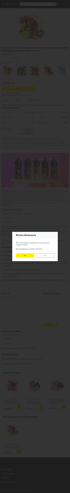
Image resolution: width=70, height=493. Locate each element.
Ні (45, 255)
